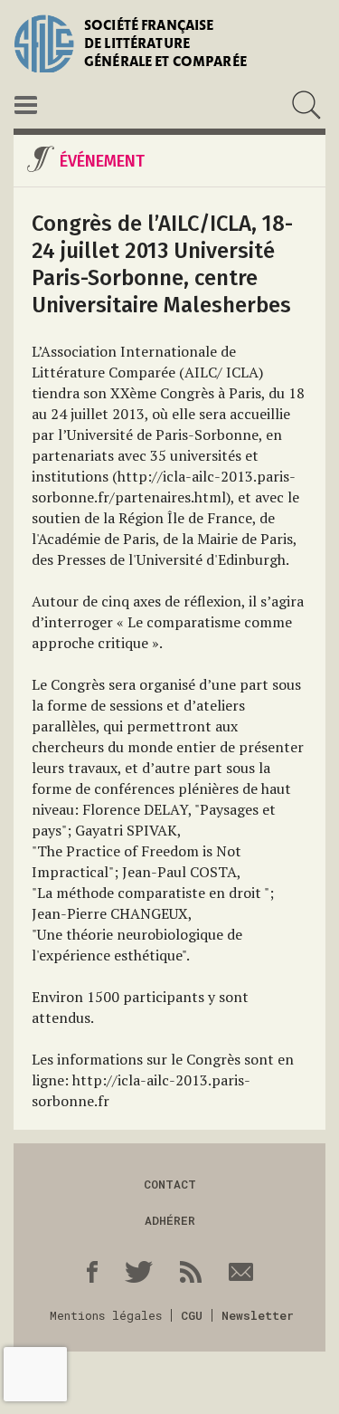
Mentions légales (106, 1315)
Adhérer (170, 1220)
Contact (170, 1184)
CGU (191, 1315)
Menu (25, 105)
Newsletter (257, 1315)
